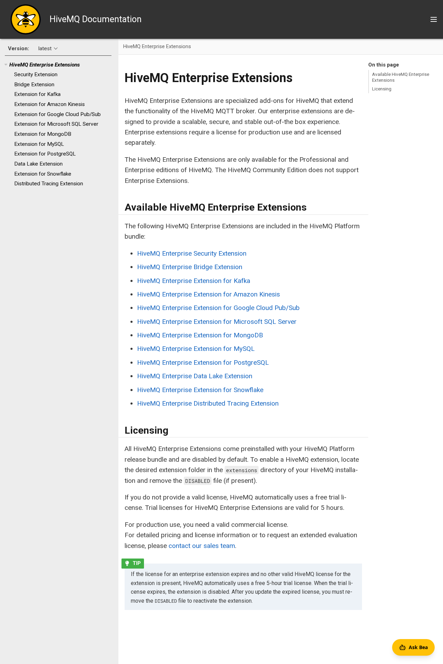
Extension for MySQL (39, 144)
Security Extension (35, 74)
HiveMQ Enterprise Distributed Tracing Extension (208, 403)
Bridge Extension (34, 84)
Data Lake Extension (38, 164)
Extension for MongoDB (42, 134)
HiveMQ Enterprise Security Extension (191, 253)
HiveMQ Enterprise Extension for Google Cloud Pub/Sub (218, 308)
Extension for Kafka (37, 94)
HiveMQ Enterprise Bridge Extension (189, 267)
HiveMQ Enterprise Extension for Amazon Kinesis (208, 294)
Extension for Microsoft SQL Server (56, 124)
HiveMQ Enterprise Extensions (44, 65)
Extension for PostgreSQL (45, 154)
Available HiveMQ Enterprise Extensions (400, 76)
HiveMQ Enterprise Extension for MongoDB (200, 335)
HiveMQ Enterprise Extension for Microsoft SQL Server (217, 322)
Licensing (381, 88)
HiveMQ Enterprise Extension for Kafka (193, 281)
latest (45, 48)
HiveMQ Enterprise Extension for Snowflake (200, 390)
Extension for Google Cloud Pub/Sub (57, 114)
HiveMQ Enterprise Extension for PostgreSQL (203, 362)
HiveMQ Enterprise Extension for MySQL (196, 349)
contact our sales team (202, 546)
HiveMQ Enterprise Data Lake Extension (194, 376)
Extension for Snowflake (42, 174)
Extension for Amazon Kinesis (49, 104)
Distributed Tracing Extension (48, 184)
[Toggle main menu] (433, 19)
